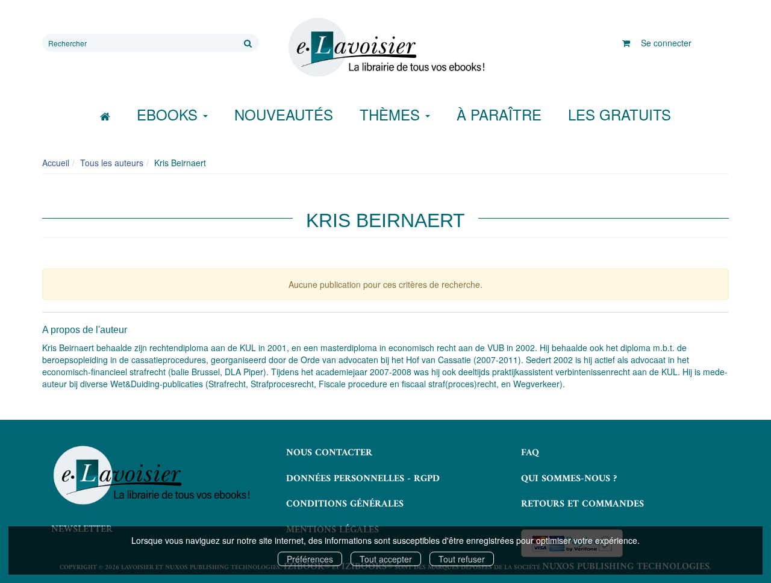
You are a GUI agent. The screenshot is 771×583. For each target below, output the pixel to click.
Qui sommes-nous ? (569, 478)
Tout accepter (386, 559)
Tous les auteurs (111, 163)
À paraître (499, 114)
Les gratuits (619, 114)
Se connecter (666, 43)
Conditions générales (345, 504)
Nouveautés (283, 114)
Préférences (310, 559)
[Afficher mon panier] (626, 43)
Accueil (55, 163)
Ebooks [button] (169, 114)
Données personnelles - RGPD (363, 478)
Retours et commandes (582, 504)
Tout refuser (462, 559)
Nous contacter (329, 452)
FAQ (530, 452)
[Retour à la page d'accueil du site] (385, 47)
